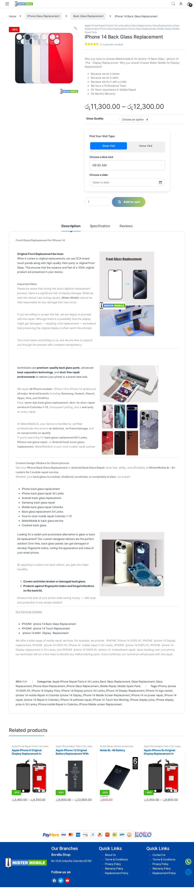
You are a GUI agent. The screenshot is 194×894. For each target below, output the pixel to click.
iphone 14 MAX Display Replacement (45, 633)
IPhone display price (142, 699)
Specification (100, 226)
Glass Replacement (162, 25)
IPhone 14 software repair (76, 699)
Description (70, 226)
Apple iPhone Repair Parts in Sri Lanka (104, 25)
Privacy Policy (113, 864)
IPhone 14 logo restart (159, 690)
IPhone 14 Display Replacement (125, 690)
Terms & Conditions (116, 859)
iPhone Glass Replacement (43, 16)
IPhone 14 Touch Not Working (111, 699)
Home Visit (145, 145)
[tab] (70, 227)
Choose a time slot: (101, 157)
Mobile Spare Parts (129, 686)
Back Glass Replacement (88, 16)
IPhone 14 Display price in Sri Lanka (83, 690)
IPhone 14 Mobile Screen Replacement (106, 695)
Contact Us (159, 854)
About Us (110, 854)
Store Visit (108, 145)
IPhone (162, 686)
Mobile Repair (164, 28)
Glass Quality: (95, 118)
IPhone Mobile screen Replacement (100, 704)
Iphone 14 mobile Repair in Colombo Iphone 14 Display (49, 695)
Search (173, 4)
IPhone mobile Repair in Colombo (58, 704)
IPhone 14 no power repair (147, 695)
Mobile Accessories (123, 746)
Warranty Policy (114, 868)
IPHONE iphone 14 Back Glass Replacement (50, 623)
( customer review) (111, 44)
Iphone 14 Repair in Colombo (41, 699)
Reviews (126, 226)
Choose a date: (98, 174)
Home (12, 16)
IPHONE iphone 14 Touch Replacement (46, 628)
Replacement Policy (116, 873)
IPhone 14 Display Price (45, 690)
